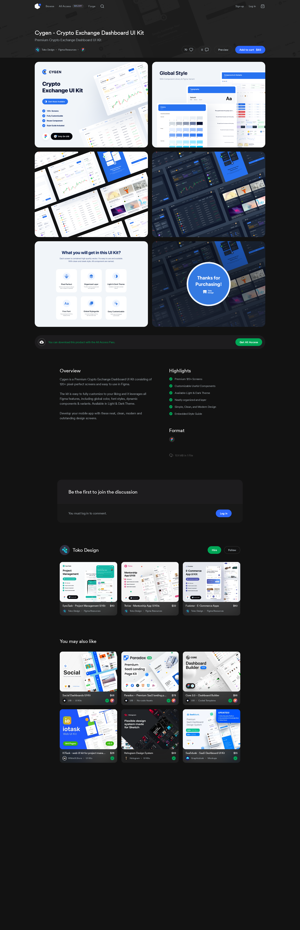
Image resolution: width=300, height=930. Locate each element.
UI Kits (78, 700)
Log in (252, 6)
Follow (232, 550)
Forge (91, 6)
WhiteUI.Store (75, 758)
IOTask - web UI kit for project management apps (84, 753)
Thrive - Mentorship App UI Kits (142, 605)
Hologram (135, 758)
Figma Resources (67, 49)
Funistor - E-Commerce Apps (202, 605)
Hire (214, 550)
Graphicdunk (197, 758)
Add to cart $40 (250, 49)
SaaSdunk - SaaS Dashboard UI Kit (205, 753)
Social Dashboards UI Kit (76, 695)
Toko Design (48, 49)
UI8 (69, 700)
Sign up (239, 6)
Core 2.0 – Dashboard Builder (202, 695)
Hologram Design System (138, 753)
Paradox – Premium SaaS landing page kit (146, 695)
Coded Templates (207, 700)
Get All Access (249, 342)
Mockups (212, 758)
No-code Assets (145, 700)
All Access (70, 6)
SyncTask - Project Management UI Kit (83, 605)
